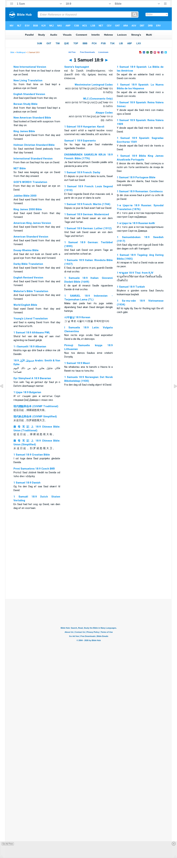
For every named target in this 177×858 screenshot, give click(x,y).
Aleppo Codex (104, 112)
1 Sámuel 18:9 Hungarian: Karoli (84, 126)
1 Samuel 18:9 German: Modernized (86, 214)
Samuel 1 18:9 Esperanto (80, 140)
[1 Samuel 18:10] (172, 393)
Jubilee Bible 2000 (24, 195)
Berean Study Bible (25, 104)
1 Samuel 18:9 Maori (77, 363)
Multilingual (20, 52)
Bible (12, 52)
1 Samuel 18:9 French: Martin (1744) (87, 204)
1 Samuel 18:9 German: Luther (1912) (88, 228)
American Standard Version (30, 236)
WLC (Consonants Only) (98, 98)
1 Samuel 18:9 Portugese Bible (136, 177)
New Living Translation (27, 80)
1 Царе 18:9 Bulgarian (27, 392)
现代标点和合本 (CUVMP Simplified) (35, 416)
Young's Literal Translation (30, 318)
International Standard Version (33, 158)
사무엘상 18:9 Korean (77, 317)
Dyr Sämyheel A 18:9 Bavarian (32, 378)
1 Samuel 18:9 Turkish (131, 286)
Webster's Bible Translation (30, 291)
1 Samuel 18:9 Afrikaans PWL (31, 332)
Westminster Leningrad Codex (94, 84)
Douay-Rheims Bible (26, 250)
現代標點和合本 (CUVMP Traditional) (35, 406)
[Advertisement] (88, 578)
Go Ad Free (7, 844)
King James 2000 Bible (27, 209)
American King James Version (32, 223)
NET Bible (19, 168)
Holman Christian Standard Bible (34, 144)
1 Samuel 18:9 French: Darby (82, 172)
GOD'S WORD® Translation (30, 182)
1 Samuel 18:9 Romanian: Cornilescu (140, 191)
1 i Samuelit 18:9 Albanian (29, 346)
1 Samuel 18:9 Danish (26, 482)
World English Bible (25, 304)
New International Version (29, 66)
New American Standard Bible (32, 117)
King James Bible (24, 131)
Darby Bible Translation (28, 264)
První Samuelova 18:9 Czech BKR (34, 468)
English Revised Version (28, 277)
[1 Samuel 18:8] (4, 393)
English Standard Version (29, 94)
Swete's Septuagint (76, 66)
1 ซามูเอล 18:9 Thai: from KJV (135, 272)
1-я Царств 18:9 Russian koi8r (136, 223)
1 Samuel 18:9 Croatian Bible (31, 454)
